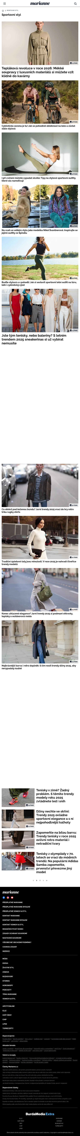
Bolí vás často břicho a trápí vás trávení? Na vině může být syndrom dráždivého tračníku (27, 1075)
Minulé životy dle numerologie (23, 1048)
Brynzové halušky (14, 1062)
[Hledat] (75, 3)
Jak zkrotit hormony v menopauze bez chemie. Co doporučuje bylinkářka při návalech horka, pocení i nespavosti (34, 1083)
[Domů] (40, 3)
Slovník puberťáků (18, 1039)
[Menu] (4, 3)
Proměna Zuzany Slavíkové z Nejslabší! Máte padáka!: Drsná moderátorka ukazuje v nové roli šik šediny (32, 1096)
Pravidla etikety (6, 1039)
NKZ (21, 1123)
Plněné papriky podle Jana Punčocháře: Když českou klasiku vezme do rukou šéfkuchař (27, 1104)
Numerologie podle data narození (61, 1039)
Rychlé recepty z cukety (41, 1062)
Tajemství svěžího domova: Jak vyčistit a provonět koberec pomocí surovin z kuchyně (27, 1070)
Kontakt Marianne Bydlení (14, 920)
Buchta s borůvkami (27, 1062)
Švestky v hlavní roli (22, 1058)
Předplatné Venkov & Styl (14, 911)
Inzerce (6, 951)
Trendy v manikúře (7, 1048)
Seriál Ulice (57, 1048)
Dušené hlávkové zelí (8, 1058)
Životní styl (8, 968)
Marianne (59, 1118)
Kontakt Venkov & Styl (13, 925)
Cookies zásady (9, 947)
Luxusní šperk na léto (50, 1050)
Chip (4, 1020)
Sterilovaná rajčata (14, 1060)
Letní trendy (14, 1041)
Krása (5, 963)
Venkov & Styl (8, 999)
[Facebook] (3, 897)
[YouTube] (12, 897)
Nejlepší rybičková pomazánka (62, 1060)
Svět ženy (7, 1015)
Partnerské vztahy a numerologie (43, 1048)
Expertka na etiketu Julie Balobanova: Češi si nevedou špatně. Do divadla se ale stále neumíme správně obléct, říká (35, 1101)
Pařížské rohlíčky (47, 1060)
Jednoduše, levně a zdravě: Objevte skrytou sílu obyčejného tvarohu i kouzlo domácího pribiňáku (30, 1078)
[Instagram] (8, 897)
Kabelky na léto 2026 (25, 1050)
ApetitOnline (8, 1006)
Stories (6, 981)
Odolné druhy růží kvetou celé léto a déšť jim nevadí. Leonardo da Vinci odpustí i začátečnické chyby (31, 1093)
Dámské (59, 1121)
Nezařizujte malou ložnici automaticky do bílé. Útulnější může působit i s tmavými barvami (28, 1080)
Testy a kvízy (28, 1039)
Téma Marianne (9, 994)
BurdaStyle (59, 1123)
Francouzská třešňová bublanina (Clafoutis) (41, 1058)
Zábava (5, 972)
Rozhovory (7, 977)
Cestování (47, 1039)
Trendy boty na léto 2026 (10, 1050)
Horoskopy (7, 985)
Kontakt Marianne (11, 916)
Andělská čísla (38, 1039)
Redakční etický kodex (12, 929)
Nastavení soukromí (11, 938)
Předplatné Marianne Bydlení (16, 907)
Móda (5, 959)
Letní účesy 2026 (37, 1050)
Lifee (4, 1024)
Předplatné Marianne (12, 902)
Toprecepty (7, 1028)
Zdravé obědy (24, 1041)
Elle (4, 1011)
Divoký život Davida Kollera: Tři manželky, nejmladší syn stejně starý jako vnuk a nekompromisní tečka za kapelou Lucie (36, 1099)
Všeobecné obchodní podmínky (16, 942)
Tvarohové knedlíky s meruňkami (31, 1060)
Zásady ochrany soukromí (14, 933)
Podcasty (6, 990)
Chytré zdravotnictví (68, 1048)
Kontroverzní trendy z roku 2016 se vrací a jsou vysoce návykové (20, 1091)
